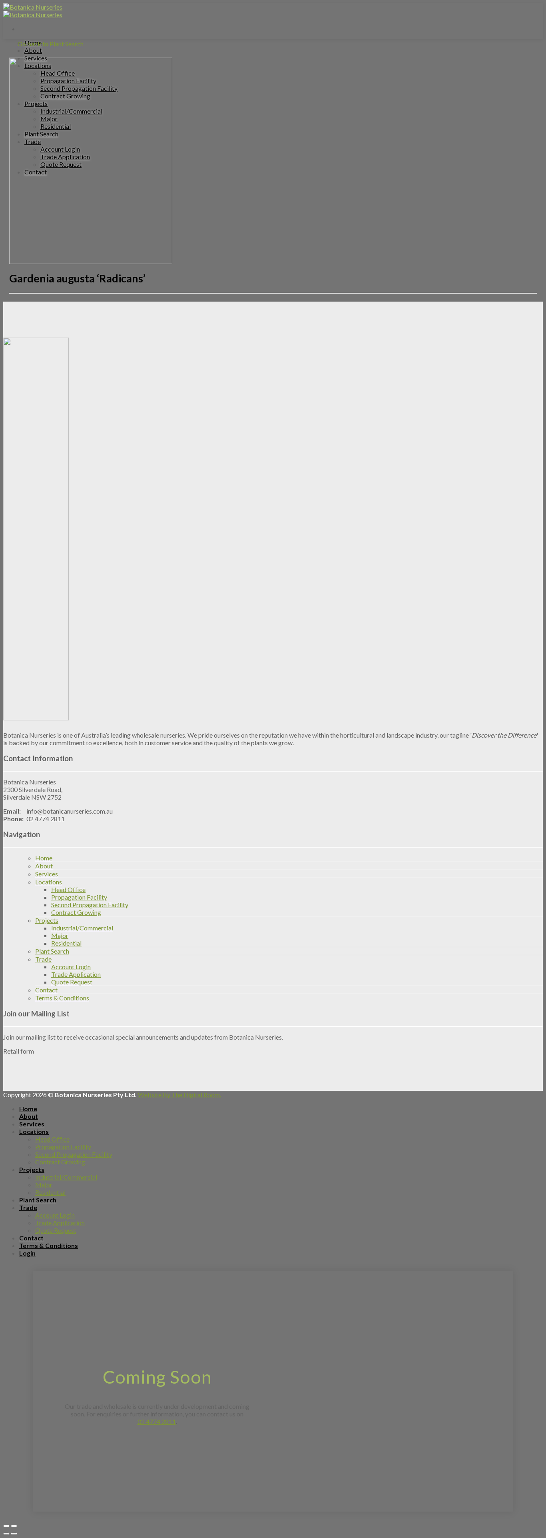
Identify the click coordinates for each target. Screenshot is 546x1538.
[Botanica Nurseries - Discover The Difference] (32, 10)
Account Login (71, 966)
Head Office (68, 889)
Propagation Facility (79, 897)
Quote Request (71, 982)
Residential (66, 943)
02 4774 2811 (156, 1421)
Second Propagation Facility (89, 904)
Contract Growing (76, 912)
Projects (46, 920)
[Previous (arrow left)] (6, 1533)
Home (43, 858)
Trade (43, 959)
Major (59, 935)
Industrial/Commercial (82, 928)
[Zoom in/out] (14, 1526)
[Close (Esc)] (6, 1526)
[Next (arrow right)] (14, 1533)
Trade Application (76, 974)
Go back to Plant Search (49, 44)
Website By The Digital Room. (179, 1094)
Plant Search (52, 951)
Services (46, 874)
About (33, 50)
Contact (46, 990)
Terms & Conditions (62, 998)
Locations (48, 882)
